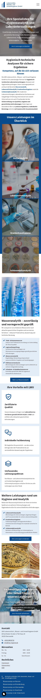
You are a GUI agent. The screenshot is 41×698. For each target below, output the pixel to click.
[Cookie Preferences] (4, 694)
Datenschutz (6, 665)
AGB (3, 668)
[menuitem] (12, 681)
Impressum (5, 663)
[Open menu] (38, 4)
